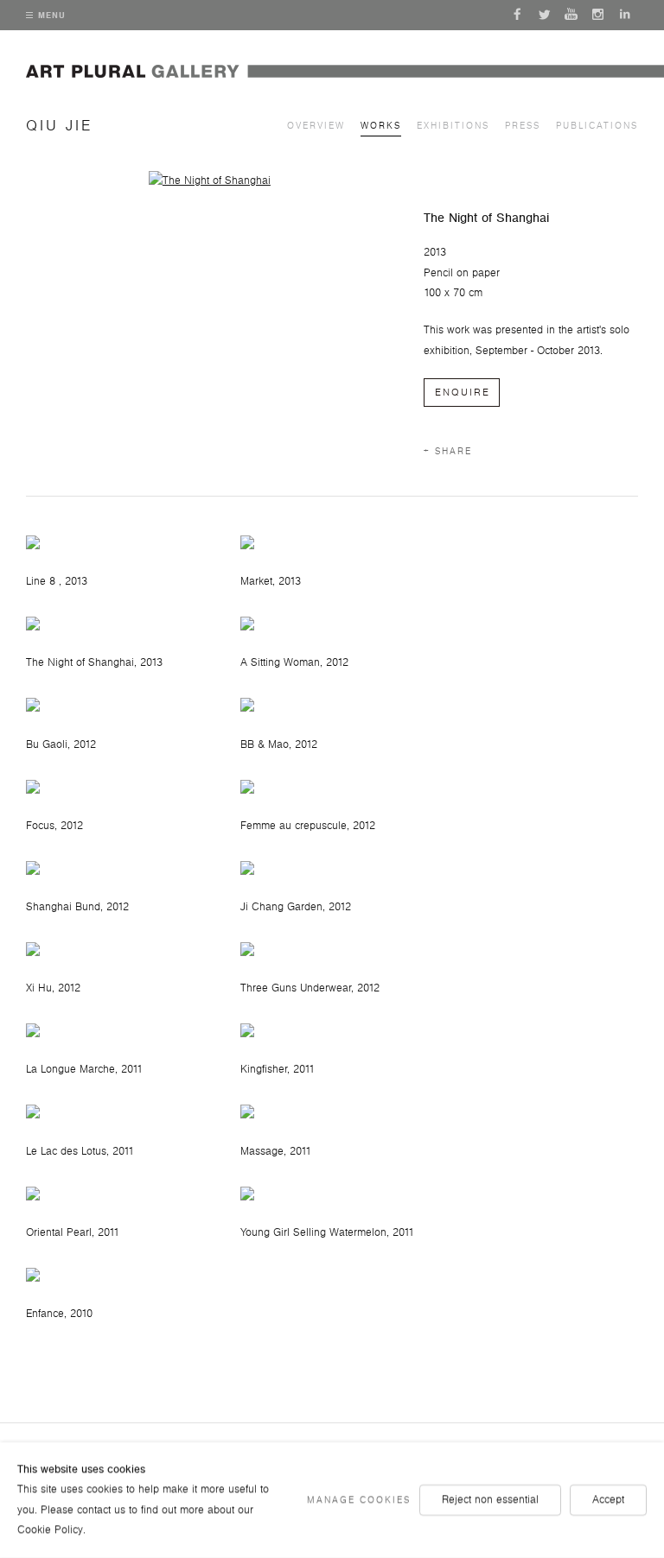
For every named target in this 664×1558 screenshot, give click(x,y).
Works (381, 125)
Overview (316, 125)
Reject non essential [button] (490, 1499)
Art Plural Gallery (345, 83)
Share (453, 451)
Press (522, 125)
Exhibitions (453, 125)
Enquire (462, 392)
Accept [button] (608, 1499)
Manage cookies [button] (359, 1499)
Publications (597, 125)
